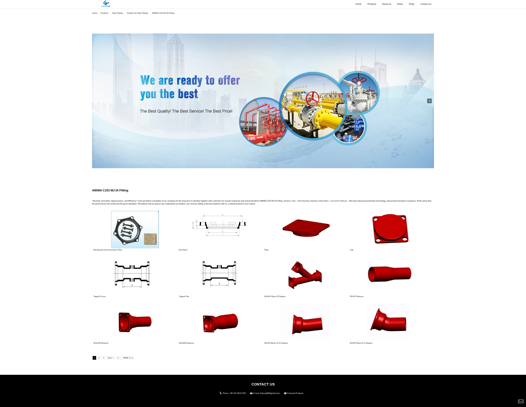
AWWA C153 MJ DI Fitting (163, 13)
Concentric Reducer (339, 201)
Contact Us (425, 4)
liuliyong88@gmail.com (270, 393)
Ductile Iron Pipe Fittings (137, 13)
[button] (429, 101)
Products (372, 4)
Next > (110, 358)
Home (358, 4)
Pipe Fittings (117, 13)
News (400, 4)
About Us (386, 4)
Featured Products (295, 393)
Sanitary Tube (290, 201)
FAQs (411, 4)
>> (118, 358)
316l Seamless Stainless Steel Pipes (313, 201)
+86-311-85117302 (237, 393)
